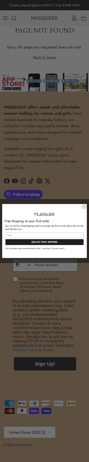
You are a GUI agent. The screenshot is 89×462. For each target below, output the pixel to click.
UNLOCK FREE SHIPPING (44, 242)
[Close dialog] (84, 207)
